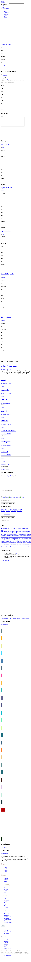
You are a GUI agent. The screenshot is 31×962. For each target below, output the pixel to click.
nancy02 (4, 411)
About (3, 936)
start (4, 544)
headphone (8, 537)
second (7, 541)
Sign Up (3, 2)
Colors (5, 867)
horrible (22, 538)
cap (15, 535)
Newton (23, 528)
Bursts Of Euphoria (7, 274)
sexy (19, 541)
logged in (9, 475)
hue (27, 538)
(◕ (1, 528)
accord (5, 531)
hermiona (28, 537)
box (25, 534)
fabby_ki (4, 400)
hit (3, 538)
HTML (26, 618)
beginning (20, 532)
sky (6, 542)
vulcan (7, 547)
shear (25, 541)
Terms (5, 945)
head (4, 537)
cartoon (25, 535)
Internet (19, 528)
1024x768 (13, 511)
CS (1, 618)
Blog (5, 892)
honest (16, 538)
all (18, 531)
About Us (6, 941)
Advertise (6, 939)
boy (27, 534)
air (13, 531)
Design (6, 618)
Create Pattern (7, 44)
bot (24, 534)
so (22, 542)
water (22, 547)
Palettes (6, 868)
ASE (16, 618)
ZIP (28, 618)
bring (29, 534)
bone (10, 534)
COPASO (5, 79)
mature (4, 539)
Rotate (2, 44)
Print (5, 904)
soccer (27, 542)
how (25, 538)
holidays (12, 538)
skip (4, 542)
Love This (3, 65)
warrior (16, 547)
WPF (9, 618)
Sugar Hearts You (6, 187)
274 (2, 53)
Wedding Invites (8, 922)
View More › (4, 624)
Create (2, 7)
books (12, 534)
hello (25, 537)
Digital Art (6, 900)
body (5, 534)
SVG (3, 618)
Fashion (6, 901)
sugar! (5, 75)
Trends (5, 15)
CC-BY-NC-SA (5, 560)
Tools (5, 17)
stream (13, 544)
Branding (6, 913)
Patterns (6, 870)
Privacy (6, 944)
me (7, 539)
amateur (20, 531)
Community (7, 12)
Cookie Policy (7, 948)
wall (10, 547)
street (16, 544)
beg (17, 532)
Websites (6, 920)
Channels (6, 14)
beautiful (6, 532)
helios (22, 537)
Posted (6, 369)
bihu (28, 532)
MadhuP (4, 452)
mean (9, 539)
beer (15, 532)
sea (5, 541)
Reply (2, 363)
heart (19, 537)
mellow (20, 539)
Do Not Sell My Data (6, 955)
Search (2, 5)
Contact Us (6, 942)
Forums (6, 887)
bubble (5, 535)
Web (5, 905)
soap (24, 542)
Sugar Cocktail (5, 231)
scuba (2, 541)
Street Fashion (7, 919)
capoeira (18, 535)
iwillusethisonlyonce (9, 366)
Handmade (6, 915)
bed (13, 532)
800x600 (8, 511)
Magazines (6, 918)
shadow (22, 541)
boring (21, 534)
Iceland (15, 528)
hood (19, 538)
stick (6, 544)
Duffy (3, 461)
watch (19, 547)
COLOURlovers (5, 8)
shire (28, 541)
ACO (18, 618)
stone (8, 544)
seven (14, 541)
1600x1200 (19, 511)
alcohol (15, 531)
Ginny (11, 528)
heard (17, 537)
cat (27, 535)
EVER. (8, 528)
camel (12, 535)
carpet (21, 535)
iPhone (20, 509)
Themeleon (6, 930)
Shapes (5, 871)
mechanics (13, 539)
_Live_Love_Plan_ (8, 431)
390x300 (3, 511)
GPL (22, 618)
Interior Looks (7, 916)
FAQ (5, 946)
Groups (6, 889)
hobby (8, 538)
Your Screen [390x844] (6, 509)
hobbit (5, 538)
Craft (5, 898)
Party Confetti (5, 144)
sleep (8, 542)
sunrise (23, 544)
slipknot (12, 542)
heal (12, 537)
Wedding (6, 907)
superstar (27, 544)
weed (25, 547)
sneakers (20, 542)
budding (9, 535)
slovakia (16, 542)
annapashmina (6, 390)
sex (17, 541)
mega (17, 539)
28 (8, 469)
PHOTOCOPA (8, 931)
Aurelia (4, 528)
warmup (13, 547)
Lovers (5, 890)
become (10, 532)
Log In (2, 1)
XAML (13, 618)
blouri (3, 380)
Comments (3, 56)
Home (5, 903)
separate (11, 541)
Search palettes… (5, 4)
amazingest (25, 531)
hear (14, 537)
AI (20, 618)
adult (11, 531)
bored (18, 534)
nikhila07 (4, 421)
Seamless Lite (7, 929)
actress (8, 531)
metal (23, 539)
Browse (6, 11)
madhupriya (6, 442)
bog (8, 534)
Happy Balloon (6, 317)
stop (11, 544)
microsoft (27, 539)
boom (15, 534)
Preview (15, 509)
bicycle (25, 532)
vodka (3, 547)
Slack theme (7, 514)
